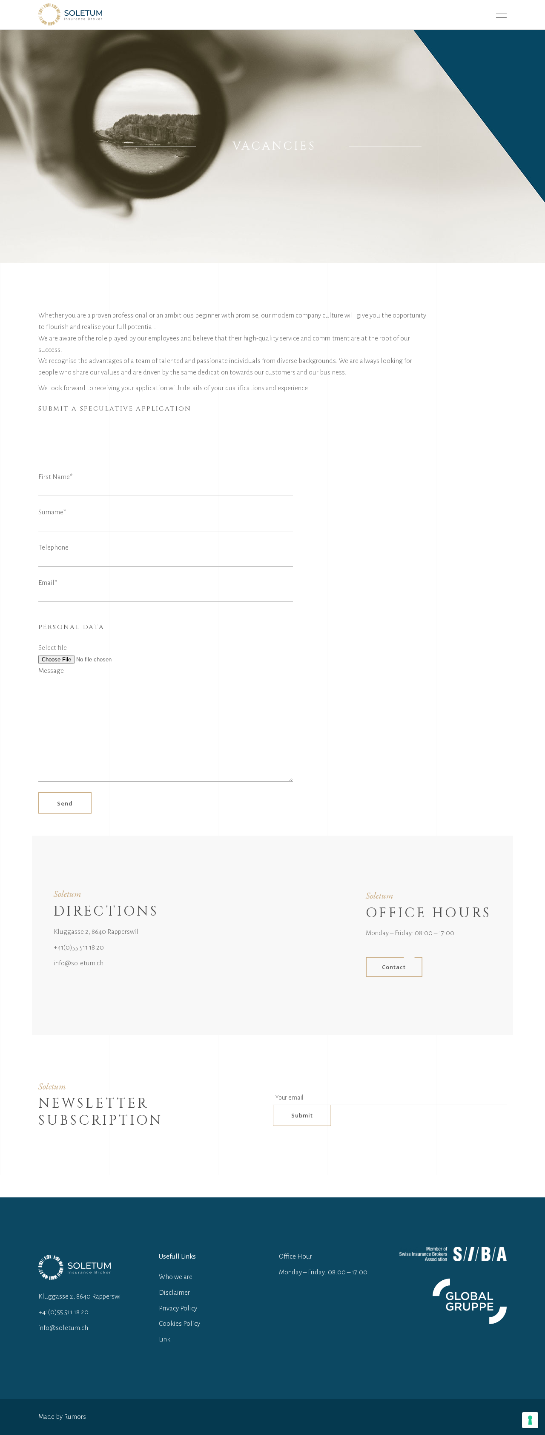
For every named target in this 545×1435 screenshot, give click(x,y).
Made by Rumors (62, 1416)
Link (164, 1339)
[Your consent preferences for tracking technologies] (530, 1420)
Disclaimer (174, 1292)
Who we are (175, 1276)
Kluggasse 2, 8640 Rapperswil (96, 931)
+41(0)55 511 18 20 (79, 947)
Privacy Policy (178, 1308)
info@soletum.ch (78, 963)
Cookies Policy (179, 1323)
